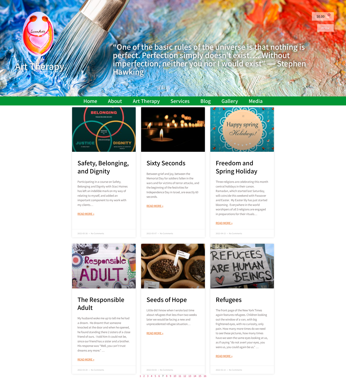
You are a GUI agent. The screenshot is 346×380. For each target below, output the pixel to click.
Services (180, 101)
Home (90, 101)
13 (189, 376)
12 (184, 376)
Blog (205, 101)
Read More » (85, 214)
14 (195, 376)
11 (180, 376)
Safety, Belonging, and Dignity (103, 166)
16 (205, 376)
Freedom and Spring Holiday (236, 166)
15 (200, 376)
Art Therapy (146, 101)
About (115, 101)
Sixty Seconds (166, 162)
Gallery (229, 101)
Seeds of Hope (167, 299)
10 (175, 376)
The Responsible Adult (100, 303)
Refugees (229, 299)
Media (256, 101)
